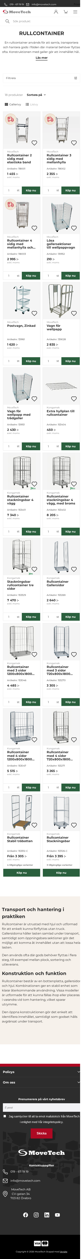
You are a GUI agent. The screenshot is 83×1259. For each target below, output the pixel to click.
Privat (77, 4)
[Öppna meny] (75, 12)
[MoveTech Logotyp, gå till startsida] (17, 12)
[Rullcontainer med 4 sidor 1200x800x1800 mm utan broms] (21, 727)
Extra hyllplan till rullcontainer (61, 413)
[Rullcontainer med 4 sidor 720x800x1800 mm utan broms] (61, 727)
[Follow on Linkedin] (47, 1215)
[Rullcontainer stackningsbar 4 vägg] (21, 471)
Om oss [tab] (9, 1082)
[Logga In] (56, 12)
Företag (67, 4)
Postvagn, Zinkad (21, 326)
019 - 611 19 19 (16, 4)
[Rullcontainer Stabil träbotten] (21, 812)
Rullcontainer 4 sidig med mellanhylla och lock (20, 244)
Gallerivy (15, 104)
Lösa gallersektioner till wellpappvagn (61, 244)
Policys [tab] (8, 1072)
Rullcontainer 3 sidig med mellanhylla (59, 159)
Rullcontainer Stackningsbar (58, 839)
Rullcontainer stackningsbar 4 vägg (20, 500)
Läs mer (41, 57)
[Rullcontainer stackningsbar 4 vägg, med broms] (61, 471)
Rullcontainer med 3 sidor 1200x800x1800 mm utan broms (20, 670)
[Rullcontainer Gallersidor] (61, 556)
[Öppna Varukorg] (65, 12)
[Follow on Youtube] (57, 1215)
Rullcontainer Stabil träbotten (20, 839)
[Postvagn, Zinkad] (21, 300)
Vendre (63, 1251)
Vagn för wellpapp (54, 327)
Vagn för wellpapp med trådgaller (18, 415)
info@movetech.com (44, 4)
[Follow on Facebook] (25, 1215)
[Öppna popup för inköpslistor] (34, 143)
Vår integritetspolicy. (50, 1122)
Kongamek (53, 407)
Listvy (34, 104)
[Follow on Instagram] (36, 1215)
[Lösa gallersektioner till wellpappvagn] (61, 215)
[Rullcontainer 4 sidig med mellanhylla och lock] (21, 215)
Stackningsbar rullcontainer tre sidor (20, 585)
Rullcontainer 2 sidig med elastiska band (19, 159)
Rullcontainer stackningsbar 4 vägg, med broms (61, 500)
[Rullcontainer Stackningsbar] (61, 812)
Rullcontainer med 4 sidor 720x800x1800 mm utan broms (60, 755)
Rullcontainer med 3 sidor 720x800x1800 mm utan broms (60, 670)
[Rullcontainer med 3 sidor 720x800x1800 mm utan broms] (61, 641)
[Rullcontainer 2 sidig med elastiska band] (21, 130)
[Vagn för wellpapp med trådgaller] (21, 386)
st (18, 190)
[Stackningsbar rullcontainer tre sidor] (21, 556)
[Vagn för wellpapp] (61, 300)
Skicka (42, 1133)
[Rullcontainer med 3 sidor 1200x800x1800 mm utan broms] (21, 641)
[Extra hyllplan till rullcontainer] (61, 386)
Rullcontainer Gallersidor (58, 583)
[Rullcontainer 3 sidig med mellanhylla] (61, 130)
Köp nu (31, 190)
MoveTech (13, 151)
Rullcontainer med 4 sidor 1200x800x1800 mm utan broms (20, 755)
